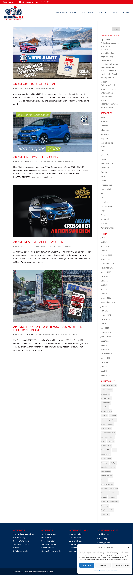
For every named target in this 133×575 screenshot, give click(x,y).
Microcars (115, 493)
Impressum (114, 571)
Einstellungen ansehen (121, 565)
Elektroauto (106, 167)
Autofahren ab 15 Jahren (108, 433)
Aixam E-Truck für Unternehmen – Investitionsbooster (109, 92)
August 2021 (106, 358)
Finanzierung (106, 185)
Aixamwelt (19, 88)
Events (103, 180)
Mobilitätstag (112, 497)
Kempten (112, 467)
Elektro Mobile (59, 161)
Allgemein (46, 334)
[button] (129, 547)
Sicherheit (105, 219)
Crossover (51, 246)
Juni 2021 (105, 366)
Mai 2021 (104, 371)
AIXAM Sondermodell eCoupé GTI (37, 157)
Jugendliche (104, 467)
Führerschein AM (106, 458)
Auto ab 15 (110, 424)
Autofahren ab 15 (106, 428)
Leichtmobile (66, 246)
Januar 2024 (106, 315)
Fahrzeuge (101, 13)
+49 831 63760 (11, 2)
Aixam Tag (104, 415)
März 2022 (105, 345)
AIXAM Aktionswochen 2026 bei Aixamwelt (110, 103)
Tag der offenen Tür (107, 510)
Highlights (105, 202)
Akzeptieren (87, 565)
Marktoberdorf (105, 493)
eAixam (104, 159)
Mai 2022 (104, 341)
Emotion (67, 161)
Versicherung (88, 13)
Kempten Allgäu (106, 471)
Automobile (104, 437)
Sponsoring (104, 506)
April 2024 (105, 311)
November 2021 (108, 353)
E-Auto (103, 441)
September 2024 (108, 302)
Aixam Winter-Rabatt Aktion (34, 84)
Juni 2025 (105, 281)
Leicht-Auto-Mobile (106, 476)
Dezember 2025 (107, 263)
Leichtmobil (104, 488)
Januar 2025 (106, 298)
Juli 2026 (104, 237)
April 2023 (105, 328)
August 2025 (106, 272)
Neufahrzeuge (114, 501)
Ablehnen (103, 565)
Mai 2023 (104, 323)
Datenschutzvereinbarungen (101, 571)
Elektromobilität (106, 450)
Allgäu (103, 424)
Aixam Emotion (105, 402)
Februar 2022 (106, 349)
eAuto (109, 445)
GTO (102, 197)
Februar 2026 (106, 255)
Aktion (114, 420)
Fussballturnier (105, 454)
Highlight (113, 463)
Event (114, 450)
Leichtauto (104, 480)
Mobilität (104, 497)
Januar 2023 (106, 336)
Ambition (105, 134)
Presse (103, 215)
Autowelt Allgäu (76, 534)
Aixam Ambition (111, 385)
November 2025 (108, 268)
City (102, 150)
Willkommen (61, 13)
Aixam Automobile (106, 390)
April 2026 (105, 246)
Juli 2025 (104, 276)
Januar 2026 (106, 259)
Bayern (112, 437)
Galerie (126, 13)
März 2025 (105, 293)
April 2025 (105, 289)
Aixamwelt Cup (105, 420)
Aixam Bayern (105, 394)
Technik (104, 223)
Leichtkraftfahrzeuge (107, 484)
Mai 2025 (104, 285)
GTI (72, 161)
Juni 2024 (105, 306)
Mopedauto (104, 501)
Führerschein (62, 334)
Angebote (52, 88)
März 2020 (105, 375)
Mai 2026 (104, 242)
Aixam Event (105, 407)
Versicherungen (107, 228)
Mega (103, 210)
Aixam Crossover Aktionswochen (38, 242)
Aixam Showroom (106, 411)
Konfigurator (104, 542)
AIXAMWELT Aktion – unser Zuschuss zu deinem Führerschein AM (48, 328)
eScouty (104, 176)
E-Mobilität (110, 441)
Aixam (38, 88)
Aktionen (43, 161)
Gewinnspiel (104, 463)
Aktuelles (74, 13)
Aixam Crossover (106, 398)
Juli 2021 (104, 362)
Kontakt (114, 13)
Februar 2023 (106, 332)
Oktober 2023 (106, 319)
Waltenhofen (105, 514)
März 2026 (105, 250)
